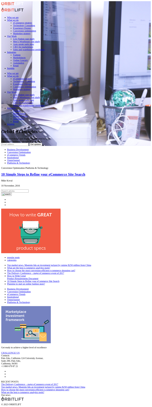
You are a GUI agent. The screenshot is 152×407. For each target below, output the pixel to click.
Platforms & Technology (18, 163)
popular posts (13, 257)
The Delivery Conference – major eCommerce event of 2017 (35, 273)
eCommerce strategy (22, 23)
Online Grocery (20, 60)
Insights (10, 68)
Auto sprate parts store (23, 44)
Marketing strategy (22, 33)
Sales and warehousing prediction (29, 49)
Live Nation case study (24, 39)
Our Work (12, 36)
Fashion (16, 55)
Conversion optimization (24, 31)
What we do (13, 20)
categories (11, 260)
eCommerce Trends (16, 155)
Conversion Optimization (19, 152)
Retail (16, 65)
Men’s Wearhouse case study (26, 41)
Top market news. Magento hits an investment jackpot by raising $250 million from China (49, 265)
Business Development (18, 149)
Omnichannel (13, 160)
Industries (11, 52)
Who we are (13, 17)
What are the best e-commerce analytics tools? (28, 268)
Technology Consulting (24, 25)
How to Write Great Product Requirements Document (22, 277)
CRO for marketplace (23, 47)
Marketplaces (19, 57)
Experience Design (22, 28)
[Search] (6, 194)
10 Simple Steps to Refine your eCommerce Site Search (43, 174)
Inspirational (13, 157)
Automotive (18, 63)
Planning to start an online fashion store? (26, 284)
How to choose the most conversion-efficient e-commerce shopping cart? (41, 270)
